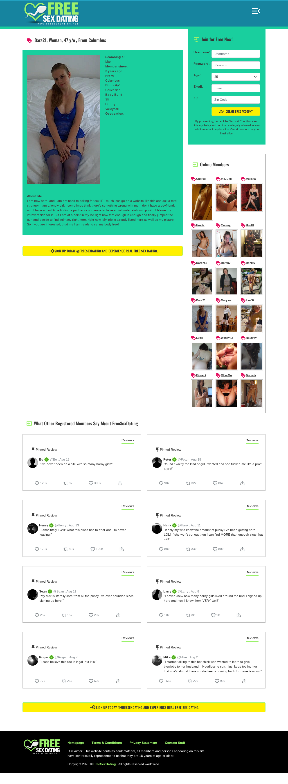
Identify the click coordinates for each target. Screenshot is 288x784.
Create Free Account (236, 111)
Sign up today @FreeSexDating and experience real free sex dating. (106, 250)
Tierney (223, 225)
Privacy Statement (143, 742)
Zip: (197, 98)
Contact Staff (175, 742)
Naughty (249, 338)
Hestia (198, 225)
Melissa (248, 179)
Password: (201, 63)
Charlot (198, 179)
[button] (256, 9)
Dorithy (223, 263)
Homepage (76, 742)
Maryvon (224, 300)
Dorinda (248, 375)
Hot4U (247, 225)
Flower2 (198, 375)
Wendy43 (224, 338)
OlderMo (224, 375)
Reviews (128, 440)
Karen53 (199, 263)
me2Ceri (224, 179)
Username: (201, 52)
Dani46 (248, 263)
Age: (197, 75)
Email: (198, 86)
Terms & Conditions (107, 742)
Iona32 (247, 300)
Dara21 (198, 300)
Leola (197, 338)
